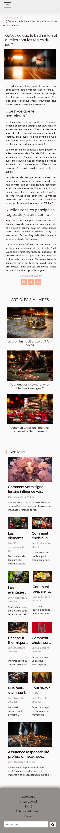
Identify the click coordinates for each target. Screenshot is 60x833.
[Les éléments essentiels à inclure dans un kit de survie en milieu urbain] (18, 522)
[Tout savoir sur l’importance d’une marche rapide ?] (42, 677)
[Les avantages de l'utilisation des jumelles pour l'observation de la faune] (18, 576)
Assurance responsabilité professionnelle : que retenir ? (28, 756)
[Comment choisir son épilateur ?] (42, 626)
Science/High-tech (28, 811)
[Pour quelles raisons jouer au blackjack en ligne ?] (30, 365)
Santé (28, 806)
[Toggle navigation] (7, 5)
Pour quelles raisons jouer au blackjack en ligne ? (30, 386)
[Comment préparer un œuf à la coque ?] (42, 576)
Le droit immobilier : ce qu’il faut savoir (30, 343)
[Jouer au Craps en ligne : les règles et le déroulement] (30, 409)
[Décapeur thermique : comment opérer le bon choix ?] (18, 626)
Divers (17, 17)
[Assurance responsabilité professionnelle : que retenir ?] (30, 734)
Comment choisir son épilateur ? (40, 642)
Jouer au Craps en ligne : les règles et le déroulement (30, 429)
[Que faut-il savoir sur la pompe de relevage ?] (18, 677)
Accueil (6, 17)
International (28, 801)
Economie (28, 796)
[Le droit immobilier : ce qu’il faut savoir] (30, 322)
